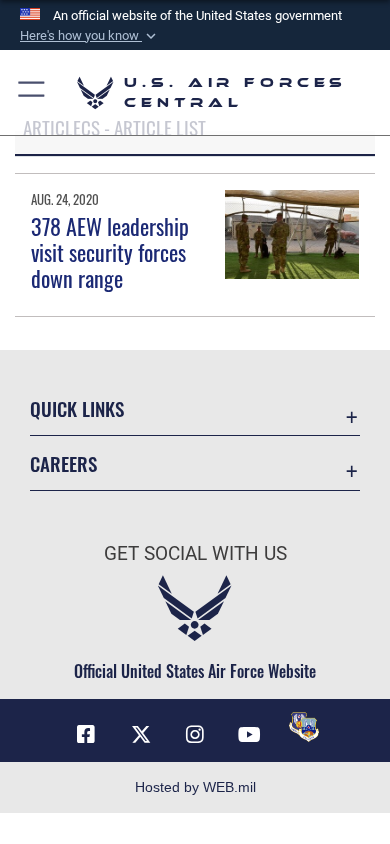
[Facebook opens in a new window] (86, 735)
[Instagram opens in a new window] (195, 735)
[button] (90, 36)
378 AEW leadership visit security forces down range (110, 252)
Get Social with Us (195, 553)
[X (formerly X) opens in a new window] (141, 735)
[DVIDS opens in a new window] (304, 727)
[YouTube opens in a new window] (249, 735)
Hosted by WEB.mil (195, 787)
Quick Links (77, 408)
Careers (63, 463)
